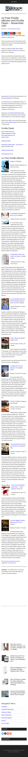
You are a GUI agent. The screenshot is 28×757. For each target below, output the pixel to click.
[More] (19, 33)
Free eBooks (17, 561)
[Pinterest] (11, 33)
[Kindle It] (14, 33)
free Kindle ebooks (11, 122)
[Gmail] (17, 33)
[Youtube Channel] (8, 733)
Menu (15, 2)
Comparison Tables (6, 712)
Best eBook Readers (6, 718)
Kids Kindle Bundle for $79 (8, 135)
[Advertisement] (14, 80)
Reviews (3, 720)
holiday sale (15, 48)
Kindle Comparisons (6, 715)
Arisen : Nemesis (14, 338)
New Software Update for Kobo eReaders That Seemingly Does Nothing (18, 682)
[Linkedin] (8, 33)
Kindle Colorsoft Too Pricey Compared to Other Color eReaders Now (17, 658)
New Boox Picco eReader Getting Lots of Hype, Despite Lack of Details (17, 646)
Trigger (12, 161)
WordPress (17, 751)
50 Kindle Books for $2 (7, 154)
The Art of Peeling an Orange (17, 401)
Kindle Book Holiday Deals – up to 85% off (12, 144)
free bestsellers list (8, 98)
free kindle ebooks (12, 562)
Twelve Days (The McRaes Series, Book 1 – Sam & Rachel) (18, 486)
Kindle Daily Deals (6, 141)
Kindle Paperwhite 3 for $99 (8, 133)
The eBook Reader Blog (14, 113)
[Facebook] (3, 33)
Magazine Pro (16, 750)
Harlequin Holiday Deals (7, 150)
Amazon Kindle (10, 561)
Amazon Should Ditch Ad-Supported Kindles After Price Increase (17, 692)
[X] (5, 33)
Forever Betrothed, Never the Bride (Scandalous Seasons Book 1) (17, 300)
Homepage (4, 706)
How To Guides (5, 723)
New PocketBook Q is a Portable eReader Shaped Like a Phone (18, 669)
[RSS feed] (10, 733)
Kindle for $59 (5, 137)
